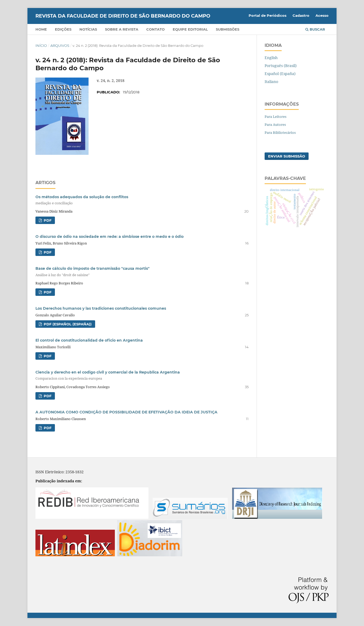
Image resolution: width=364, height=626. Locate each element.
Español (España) (280, 73)
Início (41, 45)
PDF (47, 220)
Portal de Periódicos (267, 15)
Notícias (88, 29)
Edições (63, 29)
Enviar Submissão (286, 156)
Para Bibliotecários (280, 132)
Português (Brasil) (281, 65)
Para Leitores (275, 116)
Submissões (227, 29)
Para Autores (275, 124)
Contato (155, 29)
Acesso (322, 15)
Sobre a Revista (121, 29)
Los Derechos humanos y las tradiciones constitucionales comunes (100, 308)
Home (41, 29)
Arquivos (59, 45)
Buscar (317, 29)
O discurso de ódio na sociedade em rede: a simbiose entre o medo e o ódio (109, 236)
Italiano (271, 81)
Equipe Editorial (190, 29)
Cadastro (301, 15)
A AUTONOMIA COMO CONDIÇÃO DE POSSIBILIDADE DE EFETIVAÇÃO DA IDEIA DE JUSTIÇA (126, 412)
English (271, 57)
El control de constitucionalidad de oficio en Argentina (89, 340)
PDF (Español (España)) (67, 324)
